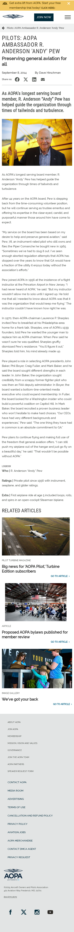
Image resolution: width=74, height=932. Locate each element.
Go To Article (59, 576)
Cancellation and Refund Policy (30, 815)
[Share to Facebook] (17, 79)
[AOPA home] (13, 18)
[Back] (4, 27)
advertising (16, 799)
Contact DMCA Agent (22, 849)
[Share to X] (25, 79)
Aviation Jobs (17, 832)
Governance (15, 750)
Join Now (44, 17)
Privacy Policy (18, 824)
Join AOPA (13, 729)
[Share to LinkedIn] (34, 79)
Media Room (15, 790)
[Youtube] (50, 912)
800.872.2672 (10, 897)
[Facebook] (10, 912)
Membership (14, 736)
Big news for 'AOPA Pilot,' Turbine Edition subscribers (31, 568)
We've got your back (20, 699)
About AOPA (14, 722)
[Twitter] (23, 912)
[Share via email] (42, 79)
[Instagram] (37, 912)
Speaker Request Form (21, 771)
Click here (47, 8)
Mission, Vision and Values (22, 743)
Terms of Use (16, 807)
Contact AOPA (17, 782)
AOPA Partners (16, 764)
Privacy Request (19, 857)
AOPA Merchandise (20, 840)
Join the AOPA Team (18, 757)
